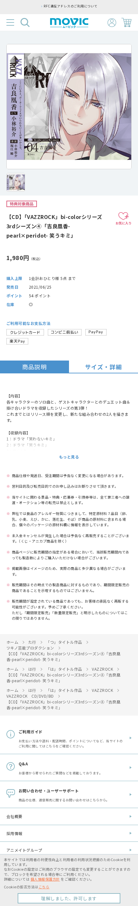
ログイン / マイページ (112, 22)
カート (126, 22)
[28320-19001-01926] (15, 182)
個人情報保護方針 (45, 879)
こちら (44, 886)
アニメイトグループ (24, 850)
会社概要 (14, 816)
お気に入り (124, 223)
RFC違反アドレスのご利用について (70, 6)
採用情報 (14, 833)
